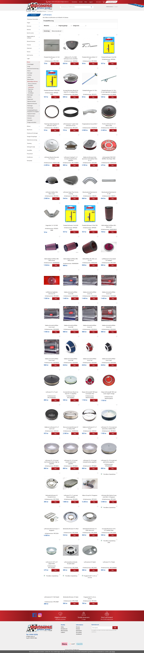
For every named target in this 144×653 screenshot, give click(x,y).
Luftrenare (31, 87)
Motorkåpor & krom (32, 81)
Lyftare (29, 77)
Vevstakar (29, 120)
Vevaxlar (29, 118)
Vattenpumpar (30, 115)
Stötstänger (30, 107)
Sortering (46, 31)
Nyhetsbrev (79, 630)
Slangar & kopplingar (32, 136)
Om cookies (79, 632)
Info (110, 651)
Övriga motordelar (31, 122)
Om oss (78, 626)
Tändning (29, 143)
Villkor (85, 1)
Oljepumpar (30, 99)
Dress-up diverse (32, 83)
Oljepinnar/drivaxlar (32, 103)
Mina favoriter (64, 630)
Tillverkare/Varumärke (32, 19)
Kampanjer (29, 160)
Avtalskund (79, 634)
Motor (28, 62)
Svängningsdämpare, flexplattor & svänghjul (33, 110)
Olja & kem (29, 129)
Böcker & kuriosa (31, 41)
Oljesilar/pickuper (31, 101)
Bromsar (29, 26)
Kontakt (80, 1)
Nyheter (78, 628)
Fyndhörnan (30, 157)
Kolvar (28, 70)
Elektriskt (29, 48)
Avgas (28, 22)
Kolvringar (29, 73)
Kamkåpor (30, 85)
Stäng (113, 651)
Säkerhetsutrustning (32, 140)
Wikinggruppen (76, 649)
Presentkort (30, 153)
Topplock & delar (31, 113)
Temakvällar (74, 1)
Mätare (29, 126)
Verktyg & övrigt (31, 146)
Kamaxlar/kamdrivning (32, 68)
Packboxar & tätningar (32, 133)
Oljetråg (30, 91)
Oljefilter (29, 97)
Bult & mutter (30, 33)
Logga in (91, 1)
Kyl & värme (30, 55)
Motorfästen (30, 79)
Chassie (29, 44)
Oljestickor (30, 89)
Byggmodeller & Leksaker (31, 37)
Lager (28, 58)
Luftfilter (29, 75)
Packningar (30, 105)
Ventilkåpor (31, 92)
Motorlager (30, 95)
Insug (28, 66)
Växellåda (29, 150)
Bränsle (29, 29)
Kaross (28, 51)
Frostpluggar (30, 64)
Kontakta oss (64, 628)
